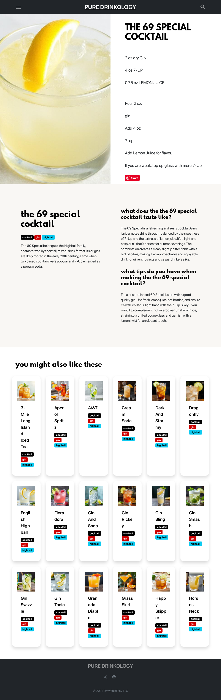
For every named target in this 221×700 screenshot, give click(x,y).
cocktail (27, 237)
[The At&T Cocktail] (94, 391)
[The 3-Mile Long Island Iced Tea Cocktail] (26, 391)
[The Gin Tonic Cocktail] (60, 582)
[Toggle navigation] (18, 7)
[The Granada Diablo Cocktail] (94, 582)
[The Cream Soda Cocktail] (127, 391)
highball (48, 237)
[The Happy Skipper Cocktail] (161, 582)
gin (37, 237)
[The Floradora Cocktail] (60, 496)
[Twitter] (105, 676)
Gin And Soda (93, 519)
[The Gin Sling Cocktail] (161, 496)
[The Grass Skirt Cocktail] (127, 582)
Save (134, 178)
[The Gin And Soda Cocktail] (94, 496)
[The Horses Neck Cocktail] (195, 582)
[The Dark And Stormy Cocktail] (161, 391)
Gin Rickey (127, 519)
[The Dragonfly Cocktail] (195, 391)
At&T (93, 407)
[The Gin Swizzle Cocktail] (26, 582)
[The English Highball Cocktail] (26, 496)
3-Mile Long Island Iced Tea (25, 427)
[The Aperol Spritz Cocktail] (60, 391)
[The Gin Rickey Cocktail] (127, 496)
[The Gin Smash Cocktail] (195, 496)
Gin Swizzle (26, 605)
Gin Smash (194, 519)
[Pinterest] (114, 676)
